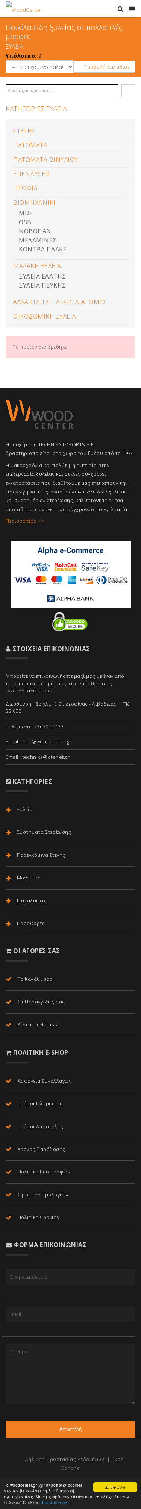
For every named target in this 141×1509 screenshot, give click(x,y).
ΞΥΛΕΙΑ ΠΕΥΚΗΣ (42, 285)
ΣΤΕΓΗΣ (24, 131)
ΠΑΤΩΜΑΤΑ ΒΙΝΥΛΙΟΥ (45, 159)
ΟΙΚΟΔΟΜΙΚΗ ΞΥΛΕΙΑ (44, 316)
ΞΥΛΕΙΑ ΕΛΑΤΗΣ (42, 276)
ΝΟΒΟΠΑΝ (35, 231)
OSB (25, 222)
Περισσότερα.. (56, 1502)
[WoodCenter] (24, 9)
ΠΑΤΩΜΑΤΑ (30, 145)
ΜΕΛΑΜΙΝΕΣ (38, 240)
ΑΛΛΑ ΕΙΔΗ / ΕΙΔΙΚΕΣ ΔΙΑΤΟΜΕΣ (59, 302)
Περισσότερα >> (25, 521)
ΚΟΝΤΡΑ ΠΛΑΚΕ (43, 249)
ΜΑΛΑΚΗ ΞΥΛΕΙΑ (37, 266)
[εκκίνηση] (128, 90)
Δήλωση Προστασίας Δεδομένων (64, 1459)
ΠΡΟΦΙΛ (25, 188)
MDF (26, 213)
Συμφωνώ (115, 1487)
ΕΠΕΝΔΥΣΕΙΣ (32, 174)
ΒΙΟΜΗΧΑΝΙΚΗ (35, 202)
